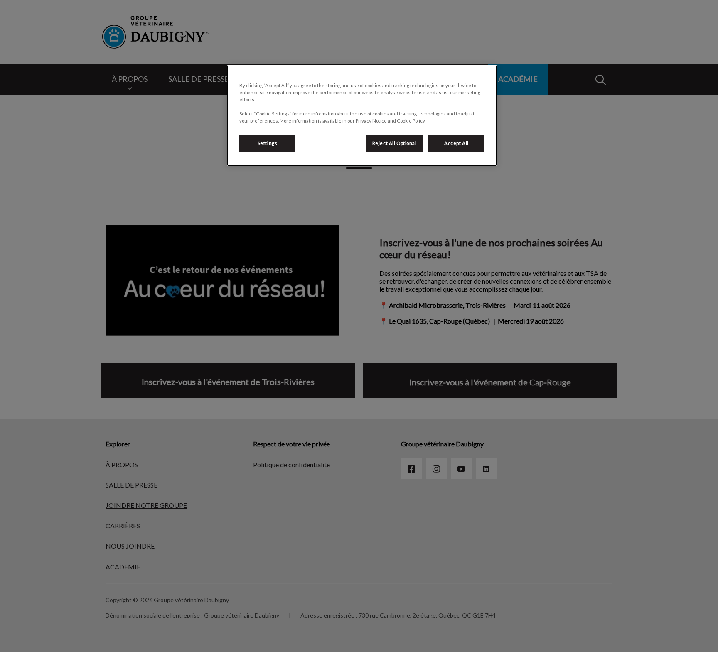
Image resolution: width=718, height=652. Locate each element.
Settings (268, 143)
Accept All (456, 143)
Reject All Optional (394, 143)
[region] (362, 115)
